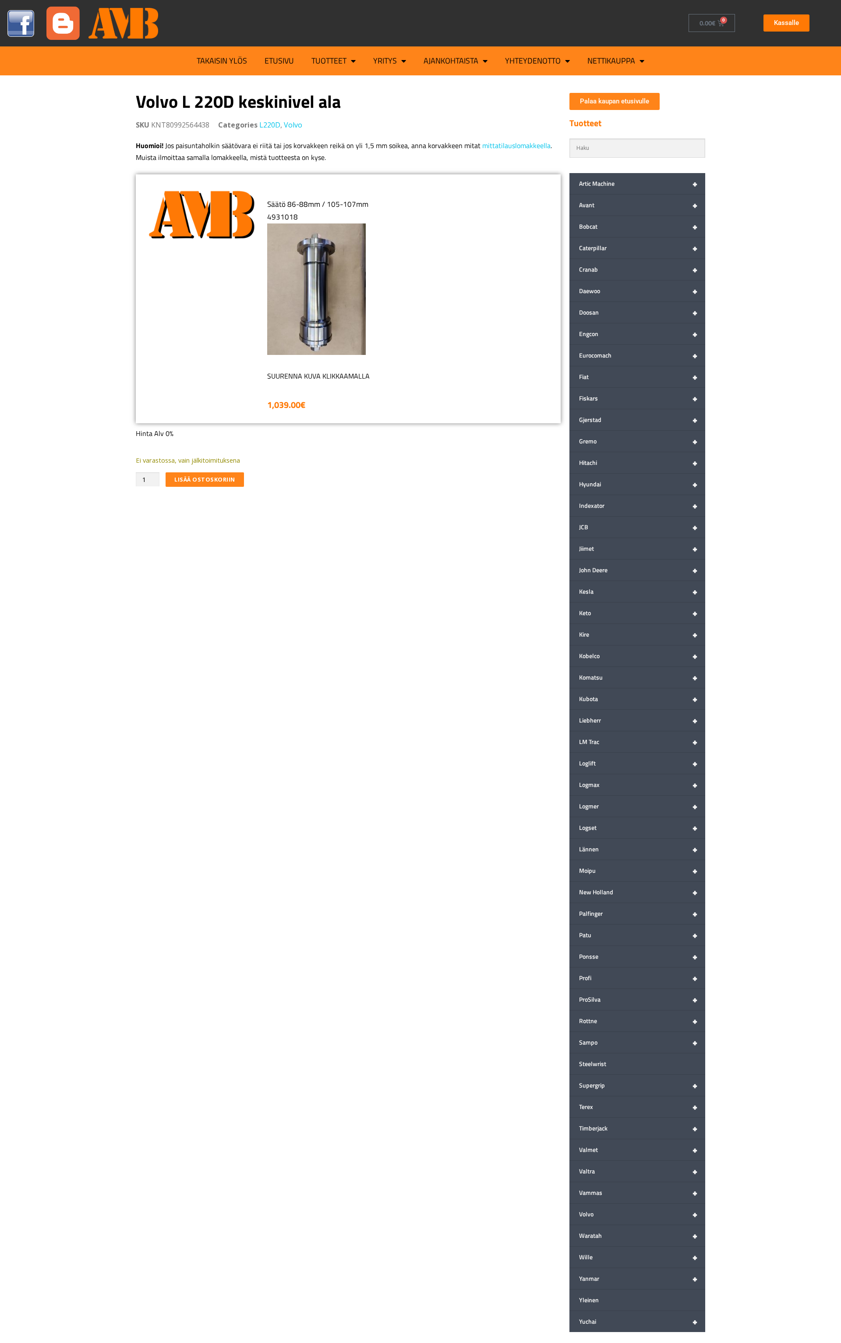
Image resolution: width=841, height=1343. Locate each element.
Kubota (638, 698)
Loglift (638, 763)
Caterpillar (638, 248)
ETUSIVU (279, 61)
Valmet (638, 1149)
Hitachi (638, 462)
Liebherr (638, 720)
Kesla (638, 591)
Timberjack (638, 1128)
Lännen (638, 849)
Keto (638, 613)
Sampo (638, 1042)
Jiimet (638, 548)
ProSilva (638, 999)
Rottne (638, 1021)
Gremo (638, 441)
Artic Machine (638, 183)
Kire (638, 634)
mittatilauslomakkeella (516, 145)
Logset (638, 827)
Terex (638, 1106)
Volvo (293, 125)
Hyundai (638, 484)
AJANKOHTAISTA (451, 61)
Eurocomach (638, 355)
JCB (638, 527)
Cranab (638, 269)
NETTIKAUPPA (611, 61)
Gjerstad (638, 419)
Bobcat (638, 226)
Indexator (638, 505)
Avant (638, 205)
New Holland (638, 892)
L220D (269, 125)
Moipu (638, 870)
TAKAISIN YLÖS (222, 61)
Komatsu (638, 677)
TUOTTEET (328, 61)
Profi (638, 978)
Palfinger (638, 913)
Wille (638, 1257)
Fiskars (638, 398)
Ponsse (638, 956)
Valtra (638, 1171)
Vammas (638, 1192)
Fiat (638, 376)
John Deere (638, 570)
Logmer (638, 806)
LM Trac (638, 741)
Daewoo (638, 291)
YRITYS (385, 61)
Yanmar (638, 1278)
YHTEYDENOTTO (533, 61)
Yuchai (638, 1321)
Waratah (638, 1235)
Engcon (638, 333)
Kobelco (638, 656)
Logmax (638, 784)
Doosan (638, 312)
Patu (638, 935)
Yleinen (589, 1299)
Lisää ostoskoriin (204, 479)
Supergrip (638, 1085)
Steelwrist (592, 1063)
